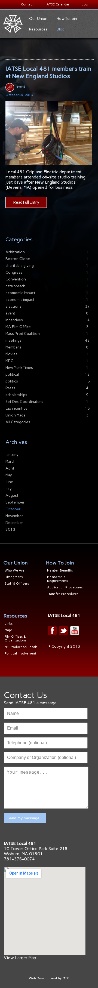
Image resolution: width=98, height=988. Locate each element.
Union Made (15, 415)
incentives (14, 320)
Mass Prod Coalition (22, 333)
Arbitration (15, 252)
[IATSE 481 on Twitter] (63, 630)
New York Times (19, 367)
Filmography (14, 577)
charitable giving (19, 265)
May (8, 475)
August (12, 495)
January (12, 454)
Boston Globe (17, 259)
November (14, 516)
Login (86, 4)
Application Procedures (65, 587)
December (14, 522)
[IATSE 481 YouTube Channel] (74, 630)
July (8, 488)
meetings (13, 340)
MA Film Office (18, 327)
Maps (9, 630)
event (20, 86)
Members (13, 347)
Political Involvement (20, 653)
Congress (13, 272)
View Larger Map (20, 957)
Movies (11, 354)
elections (13, 306)
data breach (15, 286)
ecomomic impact (20, 293)
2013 (10, 529)
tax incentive (16, 408)
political (12, 374)
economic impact (20, 299)
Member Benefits (60, 570)
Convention (15, 279)
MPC (9, 361)
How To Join (67, 18)
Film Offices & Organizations (15, 638)
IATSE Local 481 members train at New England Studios (48, 72)
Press (10, 388)
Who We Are (14, 570)
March (10, 461)
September (15, 502)
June (9, 482)
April (9, 468)
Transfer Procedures (62, 594)
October (13, 509)
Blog (61, 29)
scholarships (16, 395)
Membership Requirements (57, 579)
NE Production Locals (21, 647)
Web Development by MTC (49, 978)
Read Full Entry (26, 202)
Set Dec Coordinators (24, 401)
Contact (27, 4)
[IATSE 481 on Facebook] (52, 630)
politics (11, 381)
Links (9, 623)
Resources (38, 29)
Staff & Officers (17, 583)
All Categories (17, 422)
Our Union (38, 18)
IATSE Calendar (57, 4)
